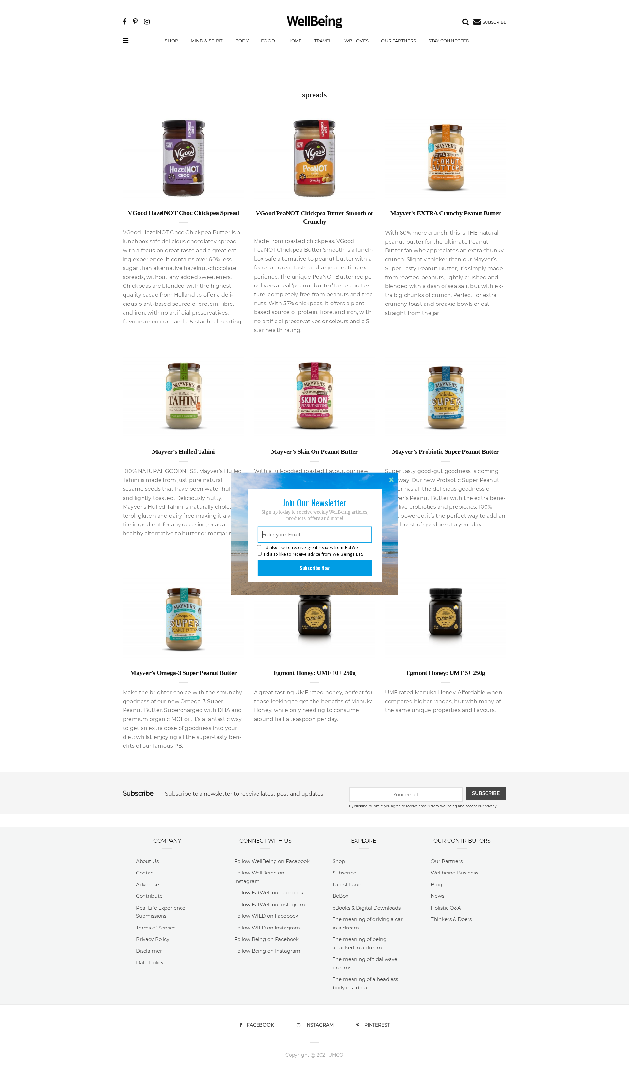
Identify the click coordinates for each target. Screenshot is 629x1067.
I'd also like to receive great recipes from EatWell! (312, 547)
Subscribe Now (314, 567)
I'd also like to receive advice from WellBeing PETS (313, 554)
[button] (314, 502)
